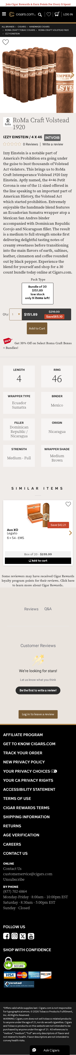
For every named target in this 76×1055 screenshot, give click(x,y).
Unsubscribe (13, 879)
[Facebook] (6, 936)
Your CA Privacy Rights (28, 780)
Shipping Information (26, 816)
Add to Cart (37, 328)
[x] (23, 936)
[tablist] (38, 609)
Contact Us (12, 868)
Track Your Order (22, 752)
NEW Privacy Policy (24, 761)
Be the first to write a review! (38, 690)
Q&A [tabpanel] (48, 609)
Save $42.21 (58, 525)
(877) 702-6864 (15, 891)
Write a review (52, 144)
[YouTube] (31, 936)
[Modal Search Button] (40, 15)
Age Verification (21, 834)
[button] (50, 1050)
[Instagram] (14, 936)
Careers (12, 844)
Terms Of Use (17, 798)
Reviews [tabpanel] (31, 609)
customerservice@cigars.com (27, 874)
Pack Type (38, 280)
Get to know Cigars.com (29, 743)
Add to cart (39, 560)
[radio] (37, 293)
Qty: (6, 314)
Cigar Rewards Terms (26, 807)
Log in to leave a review (38, 714)
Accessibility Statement (29, 789)
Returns (12, 825)
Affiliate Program (23, 734)
